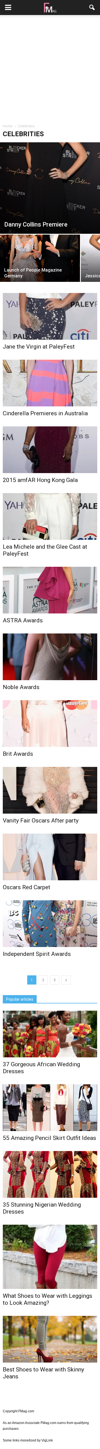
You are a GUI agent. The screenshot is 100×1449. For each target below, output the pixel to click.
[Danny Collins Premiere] (50, 188)
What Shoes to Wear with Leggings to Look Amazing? (47, 1299)
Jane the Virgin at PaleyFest (39, 346)
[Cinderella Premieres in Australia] (50, 383)
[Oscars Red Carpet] (50, 857)
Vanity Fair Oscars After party (41, 820)
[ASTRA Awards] (50, 590)
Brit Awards (18, 753)
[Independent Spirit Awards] (50, 923)
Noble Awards (21, 687)
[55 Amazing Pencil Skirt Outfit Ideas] (50, 1107)
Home (7, 126)
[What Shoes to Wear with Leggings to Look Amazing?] (50, 1257)
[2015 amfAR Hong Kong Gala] (50, 449)
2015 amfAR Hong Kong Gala (40, 480)
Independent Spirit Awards (37, 954)
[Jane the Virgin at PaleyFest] (50, 316)
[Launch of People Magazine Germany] (40, 264)
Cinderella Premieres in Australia (45, 413)
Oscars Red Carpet (26, 887)
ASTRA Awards (23, 620)
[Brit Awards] (50, 723)
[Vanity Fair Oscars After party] (50, 790)
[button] (92, 7)
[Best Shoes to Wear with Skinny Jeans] (50, 1339)
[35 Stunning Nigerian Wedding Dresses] (50, 1174)
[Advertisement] (50, 69)
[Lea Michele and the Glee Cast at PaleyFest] (50, 516)
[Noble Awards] (50, 656)
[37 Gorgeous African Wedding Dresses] (50, 1034)
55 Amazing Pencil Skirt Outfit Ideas (49, 1138)
